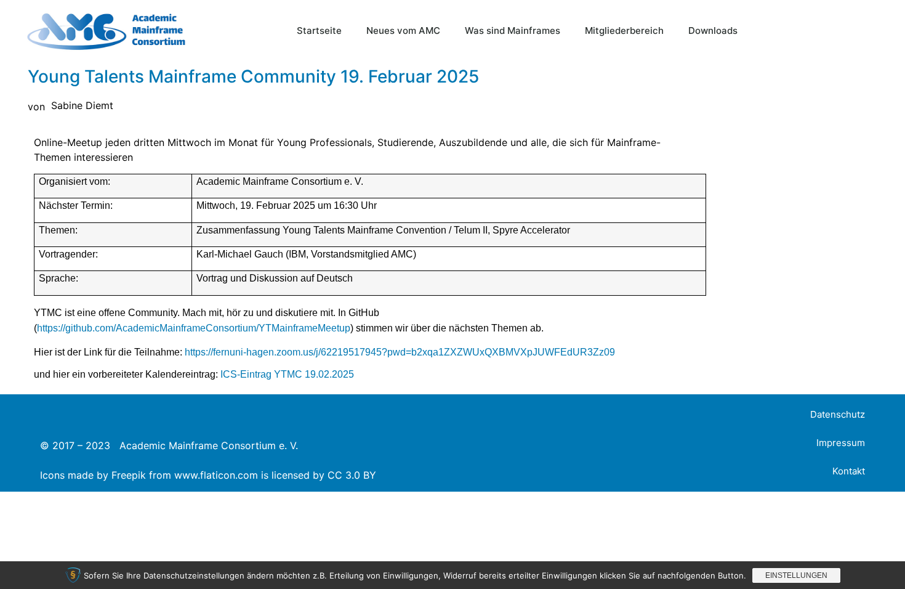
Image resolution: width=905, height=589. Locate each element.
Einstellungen (796, 575)
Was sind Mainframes (512, 30)
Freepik (128, 475)
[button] (871, 30)
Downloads (713, 30)
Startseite (319, 30)
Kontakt (848, 471)
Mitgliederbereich (624, 30)
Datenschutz (837, 414)
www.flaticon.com (216, 475)
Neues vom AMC (403, 30)
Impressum (840, 443)
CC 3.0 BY (352, 475)
